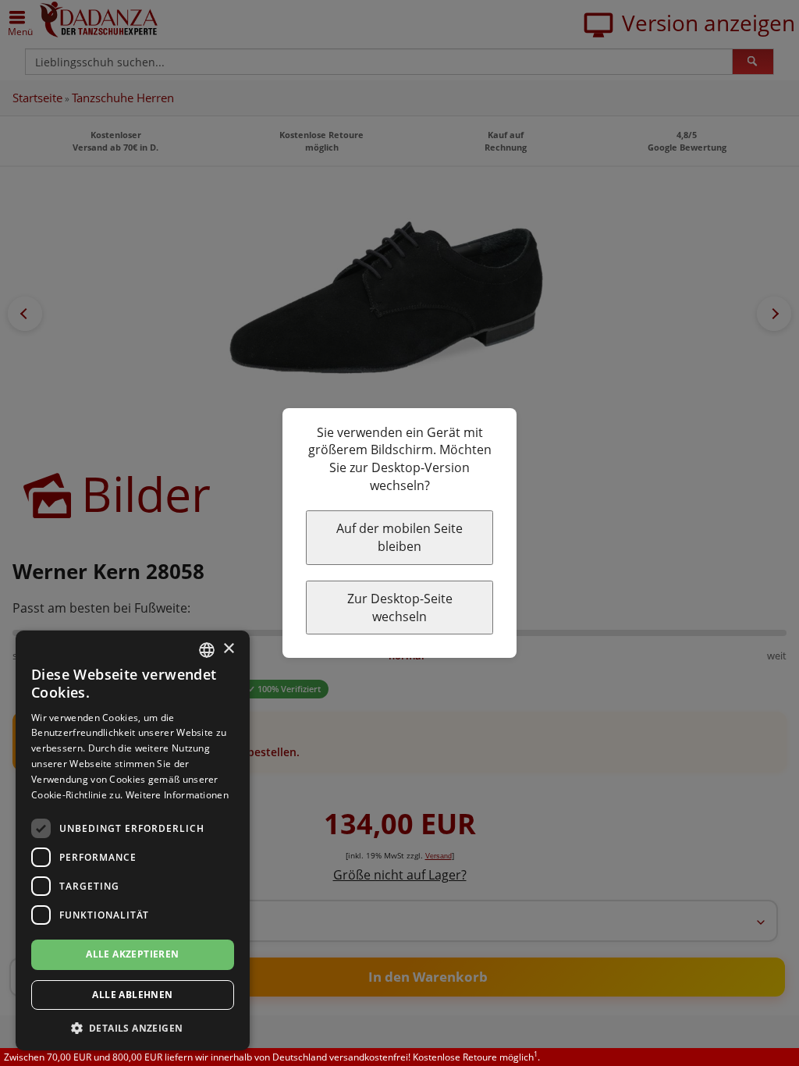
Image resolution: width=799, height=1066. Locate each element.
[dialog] (133, 840)
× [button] (228, 649)
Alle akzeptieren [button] (132, 954)
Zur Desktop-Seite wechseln (400, 607)
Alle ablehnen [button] (132, 994)
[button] (132, 1027)
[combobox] (207, 650)
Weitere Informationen (177, 794)
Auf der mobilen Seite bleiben (399, 537)
